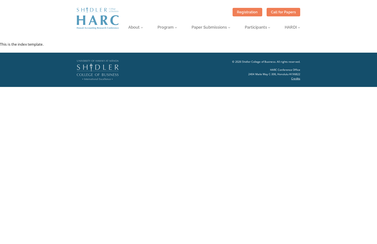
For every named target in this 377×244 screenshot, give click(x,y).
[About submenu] (142, 27)
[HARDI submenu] (299, 27)
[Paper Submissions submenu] (229, 27)
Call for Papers (283, 12)
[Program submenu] (176, 27)
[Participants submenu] (269, 27)
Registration (247, 12)
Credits (295, 78)
